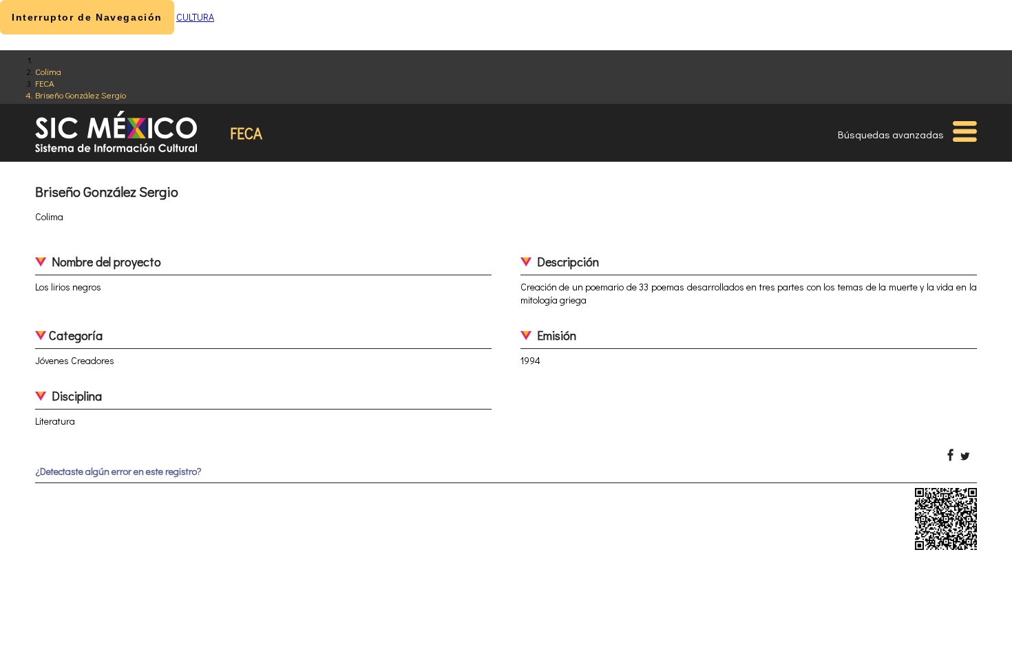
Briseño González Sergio (80, 94)
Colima (48, 71)
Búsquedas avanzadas (891, 134)
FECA (44, 83)
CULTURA (195, 16)
